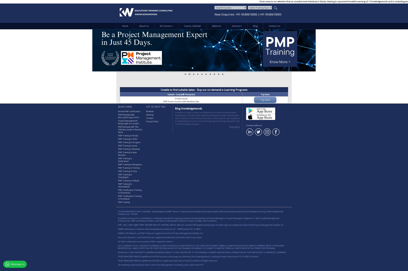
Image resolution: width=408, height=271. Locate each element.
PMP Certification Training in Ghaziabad (130, 191)
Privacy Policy (152, 121)
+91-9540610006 (246, 14)
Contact (149, 118)
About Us (144, 25)
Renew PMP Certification (129, 111)
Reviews (150, 111)
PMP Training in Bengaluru (130, 164)
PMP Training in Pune (127, 171)
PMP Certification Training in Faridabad (130, 197)
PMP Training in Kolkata (128, 180)
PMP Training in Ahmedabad (125, 185)
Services (236, 25)
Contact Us (274, 25)
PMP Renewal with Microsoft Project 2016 (128, 116)
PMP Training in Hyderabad (125, 160)
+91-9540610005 (270, 14)
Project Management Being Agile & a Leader (128, 122)
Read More (234, 126)
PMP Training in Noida (128, 135)
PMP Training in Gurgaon (129, 142)
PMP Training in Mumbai (129, 149)
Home (125, 25)
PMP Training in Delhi (127, 139)
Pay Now (265, 99)
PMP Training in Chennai (129, 168)
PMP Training (124, 202)
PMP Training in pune (127, 145)
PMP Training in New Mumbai (127, 153)
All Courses (165, 25)
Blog (255, 25)
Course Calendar (192, 25)
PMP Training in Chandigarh (125, 176)
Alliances (216, 25)
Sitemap (150, 114)
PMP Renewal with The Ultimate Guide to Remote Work (130, 130)
